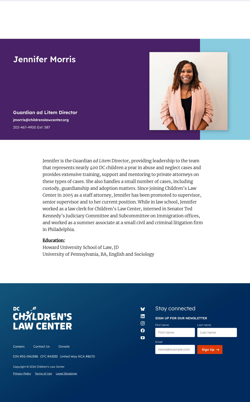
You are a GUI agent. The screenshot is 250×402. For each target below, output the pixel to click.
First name (162, 325)
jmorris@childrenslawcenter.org (41, 120)
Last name (204, 325)
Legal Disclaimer (66, 373)
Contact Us (41, 346)
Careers (19, 346)
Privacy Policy (22, 373)
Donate (64, 346)
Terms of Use (43, 373)
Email (158, 342)
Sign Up (208, 349)
